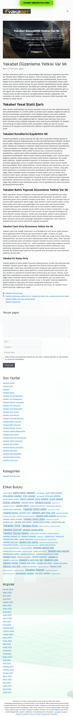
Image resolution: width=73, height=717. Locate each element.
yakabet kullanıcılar (26, 539)
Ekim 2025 (7, 596)
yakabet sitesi (9, 557)
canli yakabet (40, 493)
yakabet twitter (10, 563)
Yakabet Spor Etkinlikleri (12, 454)
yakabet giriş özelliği (55, 526)
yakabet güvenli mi (53, 533)
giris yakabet (40, 496)
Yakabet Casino (61, 516)
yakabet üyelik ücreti (19, 570)
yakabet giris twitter (41, 522)
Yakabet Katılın (8, 393)
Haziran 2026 (8, 589)
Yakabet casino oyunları (12, 519)
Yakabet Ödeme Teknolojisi (13, 402)
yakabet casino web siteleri (52, 519)
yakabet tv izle (51, 560)
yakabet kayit (49, 536)
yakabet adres (27, 502)
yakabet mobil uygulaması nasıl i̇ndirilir (28, 545)
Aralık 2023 (7, 654)
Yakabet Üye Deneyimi (11, 406)
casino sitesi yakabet (53, 493)
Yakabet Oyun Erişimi (11, 412)
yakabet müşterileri (26, 548)
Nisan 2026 (7, 592)
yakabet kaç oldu (10, 539)
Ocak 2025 (7, 612)
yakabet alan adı (56, 502)
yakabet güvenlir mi (11, 536)
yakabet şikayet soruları (8, 573)
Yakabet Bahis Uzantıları (12, 422)
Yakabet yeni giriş (12, 566)
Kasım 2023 (7, 657)
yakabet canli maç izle (43, 512)
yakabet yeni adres (44, 563)
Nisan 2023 (7, 679)
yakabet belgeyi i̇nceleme (53, 509)
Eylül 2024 (7, 625)
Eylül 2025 (7, 599)
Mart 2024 (7, 644)
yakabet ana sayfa (8, 506)
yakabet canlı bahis (62, 513)
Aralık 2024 (7, 615)
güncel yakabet (27, 499)
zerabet (18, 714)
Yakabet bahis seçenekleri (12, 509)
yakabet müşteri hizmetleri (11, 548)
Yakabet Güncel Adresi (16, 533)
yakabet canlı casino (9, 516)
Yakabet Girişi (29, 525)
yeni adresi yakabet (24, 573)
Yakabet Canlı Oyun (10, 460)
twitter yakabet (11, 502)
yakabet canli (25, 513)
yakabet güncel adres (32, 529)
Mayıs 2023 (7, 676)
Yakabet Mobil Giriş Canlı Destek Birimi (20, 299)
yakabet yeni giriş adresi (29, 566)
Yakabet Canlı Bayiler (11, 415)
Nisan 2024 (7, 641)
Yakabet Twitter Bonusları (12, 441)
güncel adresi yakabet (11, 499)
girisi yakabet (29, 496)
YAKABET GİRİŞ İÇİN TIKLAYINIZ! (36, 3)
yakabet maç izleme (28, 542)
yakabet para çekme (11, 554)
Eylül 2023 (7, 663)
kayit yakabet (41, 499)
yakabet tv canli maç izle (31, 560)
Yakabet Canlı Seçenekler (12, 409)
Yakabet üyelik (56, 566)
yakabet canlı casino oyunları (26, 516)
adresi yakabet (7, 493)
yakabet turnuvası (55, 573)
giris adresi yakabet (12, 496)
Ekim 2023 (7, 660)
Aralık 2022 (7, 692)
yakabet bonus (10, 512)
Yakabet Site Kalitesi (11, 444)
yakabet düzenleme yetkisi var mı (18, 296)
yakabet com (8, 522)
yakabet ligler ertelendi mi (40, 539)
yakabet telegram (39, 557)
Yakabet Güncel (12, 529)
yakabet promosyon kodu (59, 296)
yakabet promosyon (27, 554)
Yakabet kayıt (59, 536)
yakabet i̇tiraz (40, 536)
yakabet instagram (28, 536)
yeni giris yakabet (42, 573)
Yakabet (6, 389)
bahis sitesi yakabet (24, 492)
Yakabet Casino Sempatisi (13, 396)
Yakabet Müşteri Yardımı (12, 428)
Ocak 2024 (7, 650)
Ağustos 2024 (8, 628)
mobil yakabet (56, 499)
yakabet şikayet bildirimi (51, 570)
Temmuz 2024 (8, 631)
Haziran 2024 (8, 634)
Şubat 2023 (7, 686)
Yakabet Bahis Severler (12, 425)
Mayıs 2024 (7, 638)
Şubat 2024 (7, 647)
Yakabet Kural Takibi (10, 434)
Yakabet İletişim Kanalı (11, 457)
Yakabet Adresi (9, 383)
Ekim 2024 (7, 621)
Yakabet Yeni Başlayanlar (12, 399)
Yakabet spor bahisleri (24, 557)
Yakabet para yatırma (58, 551)
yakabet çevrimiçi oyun (43, 566)
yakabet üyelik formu (8, 570)
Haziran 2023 (8, 673)
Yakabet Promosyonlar (14, 293)
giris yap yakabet (53, 496)
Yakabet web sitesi (27, 563)
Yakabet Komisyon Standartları (14, 438)
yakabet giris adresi (23, 522)
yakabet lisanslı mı (51, 539)
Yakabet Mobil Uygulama (10, 545)
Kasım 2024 (7, 618)
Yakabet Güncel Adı (13, 302)
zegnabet (25, 714)
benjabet (55, 714)
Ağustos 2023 (8, 666)
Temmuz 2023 (8, 670)
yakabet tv (53, 557)
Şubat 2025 (7, 609)
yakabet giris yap (58, 522)
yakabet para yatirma (40, 551)
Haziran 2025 (8, 602)
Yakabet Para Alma (10, 451)
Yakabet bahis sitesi (34, 508)
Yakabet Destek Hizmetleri (13, 447)
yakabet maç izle (10, 542)
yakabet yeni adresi (60, 563)
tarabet (64, 712)
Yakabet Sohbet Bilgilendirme (14, 431)
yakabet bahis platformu (53, 506)
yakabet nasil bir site (43, 547)
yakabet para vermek (27, 551)
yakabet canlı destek (45, 516)
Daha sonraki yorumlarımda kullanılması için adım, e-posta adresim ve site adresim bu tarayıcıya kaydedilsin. (36, 358)
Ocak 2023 (7, 689)
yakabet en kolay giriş (40, 296)
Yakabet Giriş (8, 386)
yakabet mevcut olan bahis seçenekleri (48, 542)
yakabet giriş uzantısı (44, 526)
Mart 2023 (7, 683)
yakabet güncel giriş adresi (38, 533)
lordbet (38, 714)
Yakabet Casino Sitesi (34, 519)
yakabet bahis (22, 505)
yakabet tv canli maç (10, 560)
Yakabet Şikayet (34, 569)
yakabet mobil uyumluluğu (47, 545)
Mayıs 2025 (7, 605)
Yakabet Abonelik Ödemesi (13, 418)
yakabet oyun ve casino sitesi (12, 551)
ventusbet (57, 712)
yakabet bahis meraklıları (37, 506)
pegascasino (46, 714)
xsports (32, 714)
